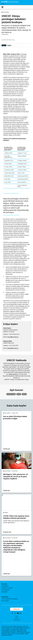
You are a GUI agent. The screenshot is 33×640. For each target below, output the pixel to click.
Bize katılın (4, 592)
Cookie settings (16, 620)
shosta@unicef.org (12, 337)
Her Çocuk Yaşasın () (16, 245)
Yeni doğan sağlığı (11, 394)
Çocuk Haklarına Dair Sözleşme (10, 599)
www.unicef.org (13, 374)
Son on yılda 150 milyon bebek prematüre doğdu (15, 417)
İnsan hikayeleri (6, 590)
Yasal (16, 616)
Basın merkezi (5, 600)
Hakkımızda (5, 597)
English (9, 45)
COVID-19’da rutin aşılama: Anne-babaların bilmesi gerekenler (16, 517)
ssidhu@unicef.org (12, 348)
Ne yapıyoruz (5, 586)
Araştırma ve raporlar (7, 588)
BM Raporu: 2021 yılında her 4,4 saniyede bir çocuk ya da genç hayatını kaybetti (15, 476)
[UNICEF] (9, 2)
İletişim (16, 618)
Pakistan (24, 394)
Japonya (19, 394)
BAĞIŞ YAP (16, 609)
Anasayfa (4, 584)
